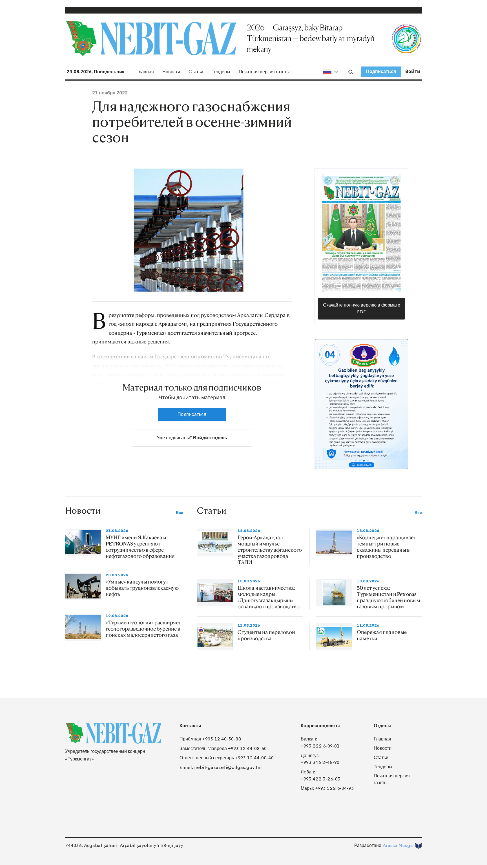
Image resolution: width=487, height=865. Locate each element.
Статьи (196, 71)
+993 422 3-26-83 (320, 779)
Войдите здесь (210, 437)
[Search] (350, 72)
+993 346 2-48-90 (320, 762)
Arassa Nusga (398, 845)
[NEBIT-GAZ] (113, 733)
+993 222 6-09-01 (320, 746)
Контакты (190, 725)
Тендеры (221, 71)
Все (179, 512)
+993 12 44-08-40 (254, 757)
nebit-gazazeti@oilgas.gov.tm (228, 767)
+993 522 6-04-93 (334, 788)
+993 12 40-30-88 (221, 739)
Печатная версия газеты (264, 71)
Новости (171, 71)
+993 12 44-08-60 (247, 748)
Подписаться (381, 71)
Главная (145, 71)
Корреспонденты (320, 725)
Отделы (382, 725)
